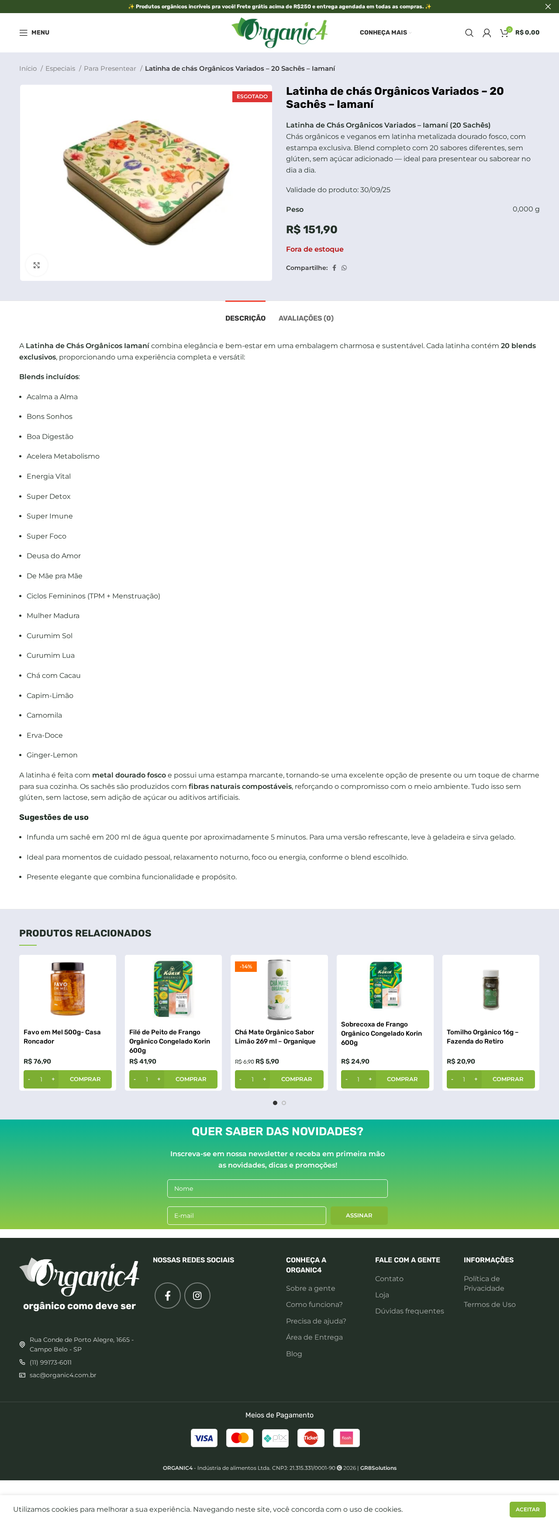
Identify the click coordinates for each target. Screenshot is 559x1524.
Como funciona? (314, 1304)
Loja (382, 1295)
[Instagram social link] (197, 1295)
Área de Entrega (314, 1337)
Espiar (105, 969)
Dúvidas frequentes (409, 1311)
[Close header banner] (548, 6)
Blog (294, 1354)
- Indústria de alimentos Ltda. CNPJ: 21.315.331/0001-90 (249, 1468)
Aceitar (528, 1509)
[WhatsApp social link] (344, 267)
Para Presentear (111, 68)
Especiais (61, 68)
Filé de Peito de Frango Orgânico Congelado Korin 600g (169, 1041)
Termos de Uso (490, 1304)
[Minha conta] (487, 32)
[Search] (469, 32)
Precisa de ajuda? (316, 1321)
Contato (389, 1279)
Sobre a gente (310, 1288)
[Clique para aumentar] (37, 265)
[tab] (245, 314)
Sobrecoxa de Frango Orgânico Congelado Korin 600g (381, 1033)
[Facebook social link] (334, 267)
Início (28, 68)
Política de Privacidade (484, 1283)
